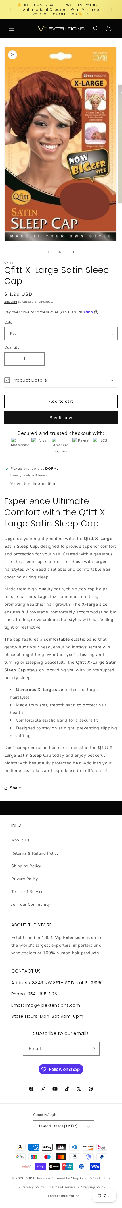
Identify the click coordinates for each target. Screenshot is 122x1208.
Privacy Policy (24, 879)
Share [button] (15, 788)
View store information (32, 483)
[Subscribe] (93, 1049)
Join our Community (30, 904)
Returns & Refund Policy (35, 853)
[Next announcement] (111, 9)
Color (9, 322)
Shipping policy (93, 1187)
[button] (11, 28)
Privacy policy (33, 1187)
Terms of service (63, 1187)
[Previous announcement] (10, 9)
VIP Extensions (38, 1178)
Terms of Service (27, 891)
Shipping (10, 302)
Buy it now (61, 418)
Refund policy (99, 1178)
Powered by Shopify (67, 1178)
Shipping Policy (26, 866)
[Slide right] (73, 252)
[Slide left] (48, 252)
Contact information (63, 1196)
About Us (20, 840)
